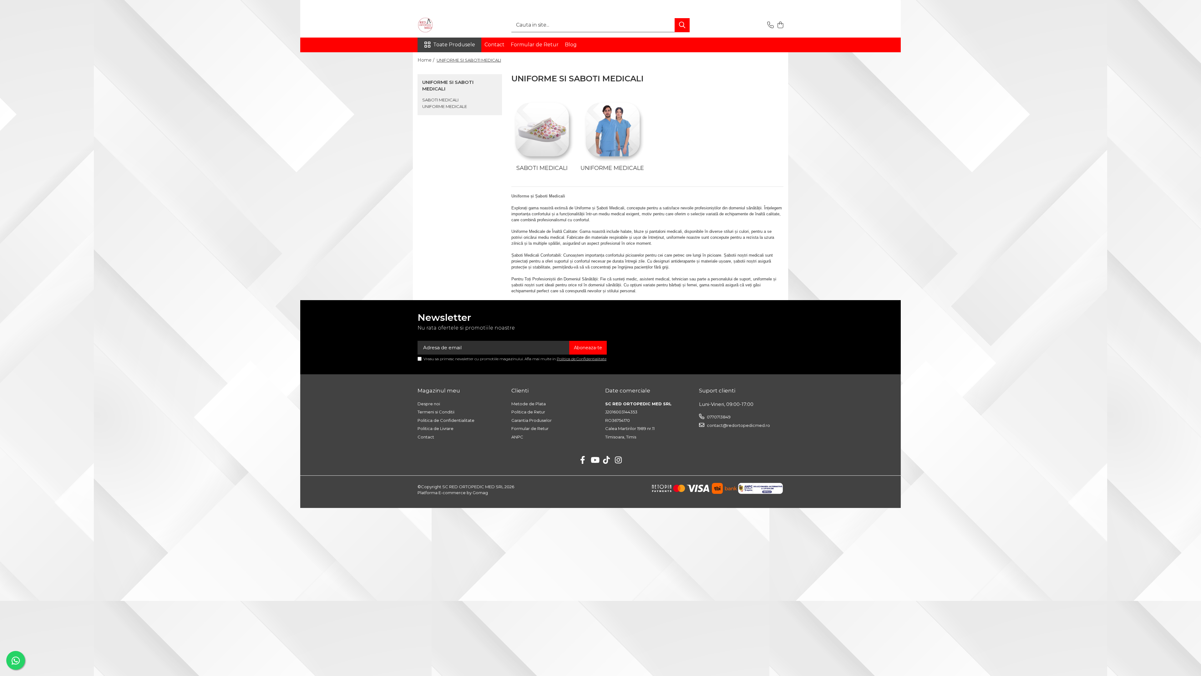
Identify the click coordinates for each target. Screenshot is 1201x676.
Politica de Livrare (436, 428)
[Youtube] (594, 460)
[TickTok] (606, 460)
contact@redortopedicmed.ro (738, 425)
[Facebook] (582, 460)
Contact (494, 45)
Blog (571, 45)
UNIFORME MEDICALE (444, 106)
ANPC (517, 436)
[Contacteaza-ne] (770, 25)
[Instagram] (618, 460)
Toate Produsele (454, 45)
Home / (427, 60)
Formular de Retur (535, 45)
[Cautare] (682, 25)
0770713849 (718, 416)
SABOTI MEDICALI (440, 99)
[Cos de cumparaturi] (780, 25)
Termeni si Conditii (436, 411)
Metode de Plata (528, 403)
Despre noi (429, 403)
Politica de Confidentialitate (581, 358)
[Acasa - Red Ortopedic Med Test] (449, 25)
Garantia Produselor (531, 420)
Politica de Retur (528, 411)
